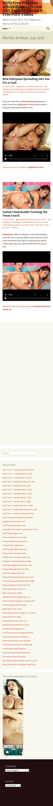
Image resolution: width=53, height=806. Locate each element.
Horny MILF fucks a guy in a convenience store (20, 529)
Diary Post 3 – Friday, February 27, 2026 (18, 505)
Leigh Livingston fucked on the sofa (16, 585)
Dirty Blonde (30, 86)
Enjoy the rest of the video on (23, 167)
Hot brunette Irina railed (12, 617)
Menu (5, 28)
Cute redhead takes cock (12, 533)
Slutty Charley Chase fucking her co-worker (19, 613)
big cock (24, 89)
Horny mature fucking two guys (14, 553)
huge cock (20, 225)
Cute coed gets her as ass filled (15, 537)
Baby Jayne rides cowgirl (12, 593)
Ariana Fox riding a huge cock (14, 573)
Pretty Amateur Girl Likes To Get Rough (17, 644)
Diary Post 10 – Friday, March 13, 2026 (17, 477)
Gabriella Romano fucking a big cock (16, 597)
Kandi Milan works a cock (12, 609)
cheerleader (16, 222)
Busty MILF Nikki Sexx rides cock (15, 621)
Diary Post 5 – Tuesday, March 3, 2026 (17, 497)
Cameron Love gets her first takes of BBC (18, 581)
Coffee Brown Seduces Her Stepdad (16, 641)
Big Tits (22, 86)
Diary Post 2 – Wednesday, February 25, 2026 (20, 509)
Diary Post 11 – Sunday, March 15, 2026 (17, 474)
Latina (39, 219)
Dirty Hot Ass (23, 219)
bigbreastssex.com (35, 89)
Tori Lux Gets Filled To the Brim (14, 656)
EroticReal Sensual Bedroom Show (16, 625)
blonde (46, 89)
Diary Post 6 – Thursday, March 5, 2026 (17, 493)
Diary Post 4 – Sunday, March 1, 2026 (16, 501)
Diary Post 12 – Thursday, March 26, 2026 (18, 470)
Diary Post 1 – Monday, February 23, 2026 (18, 513)
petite (32, 225)
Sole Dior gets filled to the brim (15, 549)
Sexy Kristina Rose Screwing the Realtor (18, 633)
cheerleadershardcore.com (32, 222)
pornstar (31, 92)
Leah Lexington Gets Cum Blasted (15, 637)
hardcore (15, 92)
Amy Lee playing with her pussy (15, 605)
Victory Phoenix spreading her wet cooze (18, 577)
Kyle (6, 94)
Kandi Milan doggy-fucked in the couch (17, 565)
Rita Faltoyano (40, 92)
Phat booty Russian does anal (14, 525)
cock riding (7, 92)
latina (27, 225)
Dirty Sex (39, 86)
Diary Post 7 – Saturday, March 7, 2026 (17, 489)
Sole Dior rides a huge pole (13, 545)
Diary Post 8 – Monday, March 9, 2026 (17, 485)
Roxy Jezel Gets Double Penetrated (16, 652)
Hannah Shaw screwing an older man (16, 557)
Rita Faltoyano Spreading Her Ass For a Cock (20, 660)
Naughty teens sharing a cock (14, 521)
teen (8, 227)
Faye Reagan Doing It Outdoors (14, 648)
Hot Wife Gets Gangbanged (13, 629)
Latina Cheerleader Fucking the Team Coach (19, 664)
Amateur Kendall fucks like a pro (15, 541)
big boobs (16, 89)
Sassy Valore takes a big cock (14, 589)
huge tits (23, 92)
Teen (44, 219)
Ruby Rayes (39, 225)
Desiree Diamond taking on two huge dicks (19, 601)
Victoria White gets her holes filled (16, 569)
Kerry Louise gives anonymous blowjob (18, 517)
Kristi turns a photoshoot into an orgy (17, 561)
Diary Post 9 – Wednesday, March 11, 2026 (19, 481)
